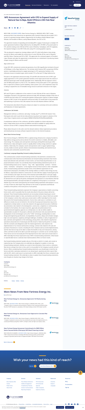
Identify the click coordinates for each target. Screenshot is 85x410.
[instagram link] (77, 404)
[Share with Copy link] (20, 28)
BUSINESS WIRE (16, 33)
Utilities (17, 280)
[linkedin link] (69, 404)
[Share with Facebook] (15, 28)
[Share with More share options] (23, 28)
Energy (13, 280)
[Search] (73, 1)
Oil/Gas (22, 280)
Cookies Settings (60, 407)
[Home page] (12, 5)
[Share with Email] (18, 28)
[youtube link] (71, 404)
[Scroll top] (80, 373)
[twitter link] (66, 404)
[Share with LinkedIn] (9, 28)
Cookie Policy (22, 407)
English (67, 39)
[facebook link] (74, 404)
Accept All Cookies (69, 407)
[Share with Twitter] (12, 28)
